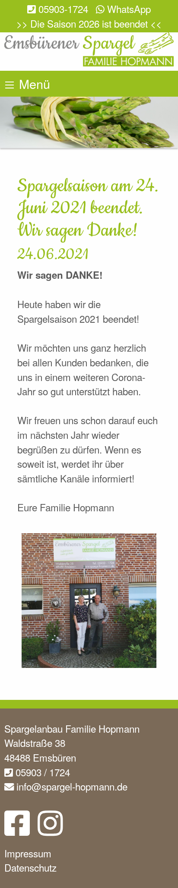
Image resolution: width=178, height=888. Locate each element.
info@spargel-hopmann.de (70, 786)
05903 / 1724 (41, 772)
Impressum (27, 853)
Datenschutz (30, 867)
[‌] (17, 830)
